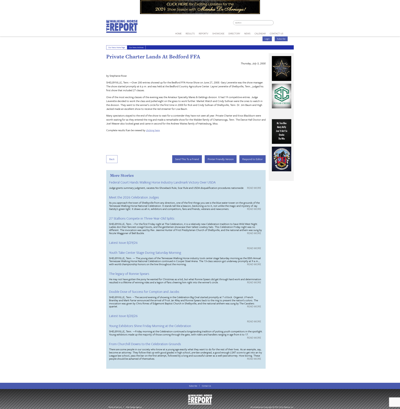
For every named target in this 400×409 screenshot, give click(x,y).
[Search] (271, 23)
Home (178, 33)
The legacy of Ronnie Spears (129, 273)
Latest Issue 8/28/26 (123, 315)
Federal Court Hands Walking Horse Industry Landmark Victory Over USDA (162, 182)
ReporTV (203, 33)
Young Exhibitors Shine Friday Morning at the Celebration (150, 325)
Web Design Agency (134, 407)
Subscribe (281, 38)
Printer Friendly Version (221, 159)
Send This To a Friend (187, 159)
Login (267, 38)
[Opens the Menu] (289, 32)
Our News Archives (136, 47)
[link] (178, 32)
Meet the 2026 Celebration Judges (134, 197)
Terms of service (115, 407)
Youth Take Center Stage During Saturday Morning (145, 252)
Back (112, 159)
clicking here (153, 130)
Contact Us (206, 386)
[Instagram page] (289, 23)
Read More (254, 188)
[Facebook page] (278, 23)
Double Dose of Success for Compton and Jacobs (144, 291)
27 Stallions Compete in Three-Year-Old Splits (141, 218)
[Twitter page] (283, 23)
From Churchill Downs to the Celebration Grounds (145, 343)
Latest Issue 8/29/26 (123, 242)
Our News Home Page (116, 47)
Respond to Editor (252, 159)
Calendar (260, 33)
